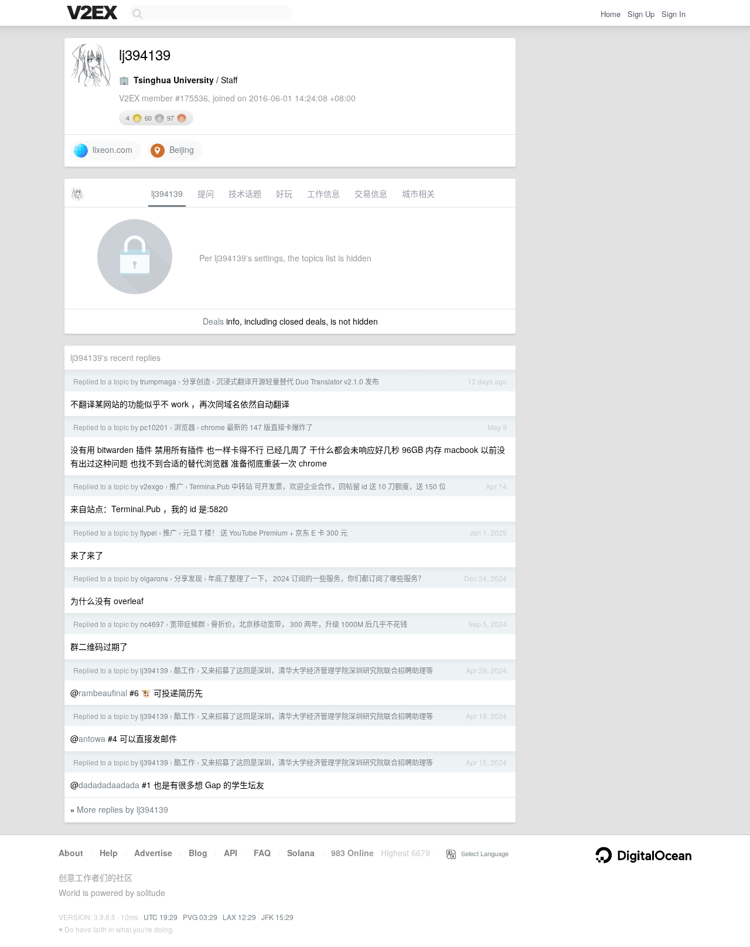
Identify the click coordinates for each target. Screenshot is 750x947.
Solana (301, 853)
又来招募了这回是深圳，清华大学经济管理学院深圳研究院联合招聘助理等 (317, 670)
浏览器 (184, 427)
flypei (148, 532)
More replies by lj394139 (122, 809)
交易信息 (370, 193)
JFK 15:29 (277, 917)
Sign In (674, 13)
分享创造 (196, 381)
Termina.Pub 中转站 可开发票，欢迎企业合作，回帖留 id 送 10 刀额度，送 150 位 (317, 486)
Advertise (153, 853)
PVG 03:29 (200, 917)
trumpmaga (158, 381)
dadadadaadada (109, 785)
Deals (213, 321)
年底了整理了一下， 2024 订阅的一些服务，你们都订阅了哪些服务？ (316, 578)
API (230, 853)
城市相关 (418, 193)
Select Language (482, 853)
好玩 (284, 193)
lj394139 (167, 193)
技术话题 (245, 193)
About (71, 853)
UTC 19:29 (161, 917)
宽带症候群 (187, 624)
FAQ (262, 853)
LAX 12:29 (239, 917)
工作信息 (323, 193)
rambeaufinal (103, 693)
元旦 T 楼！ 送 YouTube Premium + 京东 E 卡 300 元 (265, 532)
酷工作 (184, 670)
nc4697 (152, 624)
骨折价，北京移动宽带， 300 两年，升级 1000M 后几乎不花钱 (309, 624)
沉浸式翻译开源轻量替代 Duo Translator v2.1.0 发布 (297, 381)
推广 (176, 486)
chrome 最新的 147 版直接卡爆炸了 (257, 427)
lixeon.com (110, 149)
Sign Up (641, 13)
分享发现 (188, 578)
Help (109, 853)
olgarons (154, 578)
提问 (205, 193)
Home (611, 13)
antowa (92, 738)
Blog (198, 853)
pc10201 (154, 427)
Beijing (179, 149)
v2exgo (151, 486)
